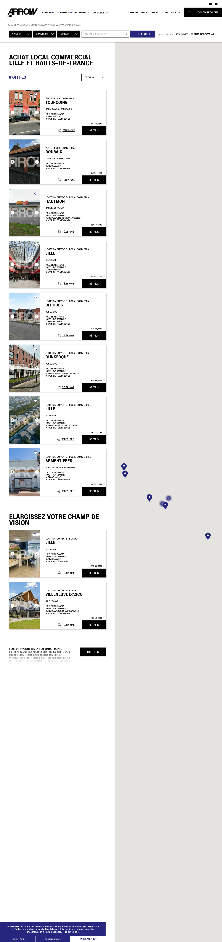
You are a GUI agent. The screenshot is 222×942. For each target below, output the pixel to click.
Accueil (12, 24)
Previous (12, 112)
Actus (164, 12)
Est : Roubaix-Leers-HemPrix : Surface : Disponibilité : (73, 160)
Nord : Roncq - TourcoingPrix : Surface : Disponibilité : (73, 110)
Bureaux (48, 12)
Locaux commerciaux (32, 24)
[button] (208, 536)
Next (37, 112)
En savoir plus (72, 932)
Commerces (64, 12)
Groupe (154, 12)
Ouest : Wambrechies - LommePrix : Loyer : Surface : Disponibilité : (73, 470)
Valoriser (133, 12)
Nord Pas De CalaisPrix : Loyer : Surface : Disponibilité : (73, 211)
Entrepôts (82, 12)
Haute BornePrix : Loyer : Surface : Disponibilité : (73, 604)
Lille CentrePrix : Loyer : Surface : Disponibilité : (73, 263)
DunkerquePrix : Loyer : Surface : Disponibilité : (73, 315)
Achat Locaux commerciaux (64, 24)
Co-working (100, 12)
